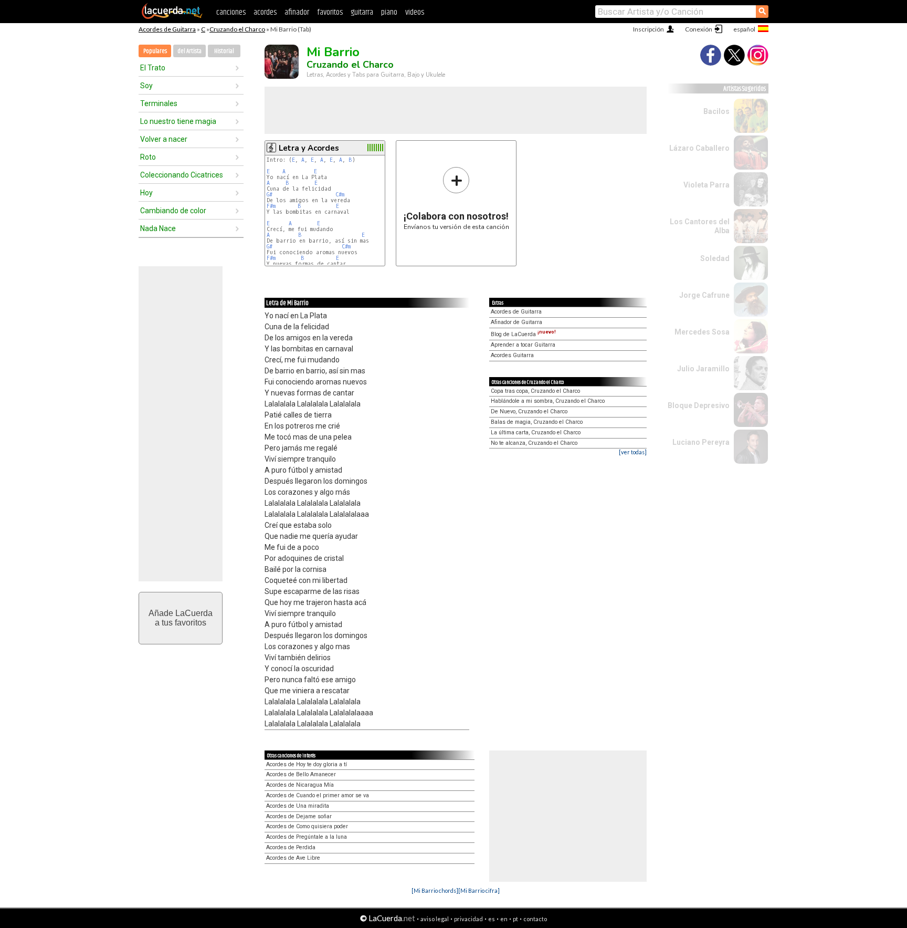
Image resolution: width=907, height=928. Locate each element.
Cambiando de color (173, 210)
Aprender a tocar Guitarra (523, 344)
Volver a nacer (163, 139)
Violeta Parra (706, 185)
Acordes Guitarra (512, 355)
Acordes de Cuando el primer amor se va (317, 795)
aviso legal (434, 918)
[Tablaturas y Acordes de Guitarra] (172, 17)
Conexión (698, 29)
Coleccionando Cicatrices (181, 175)
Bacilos (716, 111)
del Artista (189, 51)
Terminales (158, 103)
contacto (535, 918)
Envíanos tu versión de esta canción (456, 198)
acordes (265, 12)
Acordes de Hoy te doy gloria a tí (306, 764)
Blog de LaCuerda (523, 334)
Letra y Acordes (309, 148)
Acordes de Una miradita (297, 805)
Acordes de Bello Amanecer (301, 774)
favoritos (330, 12)
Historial (224, 51)
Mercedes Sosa (702, 332)
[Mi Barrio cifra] (479, 890)
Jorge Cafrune (704, 295)
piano (389, 12)
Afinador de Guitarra (516, 322)
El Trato (152, 68)
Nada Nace (158, 228)
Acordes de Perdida (290, 847)
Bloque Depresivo (699, 405)
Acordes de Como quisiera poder (307, 826)
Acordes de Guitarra (167, 29)
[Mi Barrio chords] (435, 890)
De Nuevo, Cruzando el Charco (529, 411)
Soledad (715, 258)
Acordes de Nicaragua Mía (300, 784)
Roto (148, 157)
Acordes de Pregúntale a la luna (306, 836)
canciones (231, 12)
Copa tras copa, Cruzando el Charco (535, 391)
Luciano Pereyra (701, 442)
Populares (155, 51)
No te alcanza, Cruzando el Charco (534, 443)
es (491, 918)
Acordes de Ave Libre (293, 857)
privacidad (468, 918)
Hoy (146, 193)
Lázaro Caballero (699, 148)
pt (515, 918)
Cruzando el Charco (237, 29)
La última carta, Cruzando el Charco (536, 432)
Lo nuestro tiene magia (178, 121)
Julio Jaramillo (703, 368)
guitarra (362, 12)
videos (414, 12)
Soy (146, 85)
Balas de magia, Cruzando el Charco (537, 422)
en (504, 918)
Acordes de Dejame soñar (299, 816)
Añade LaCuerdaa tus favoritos (181, 618)
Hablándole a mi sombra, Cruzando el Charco (548, 401)
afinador (296, 12)
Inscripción (648, 29)
